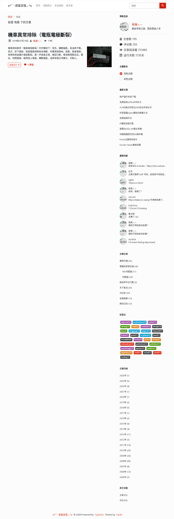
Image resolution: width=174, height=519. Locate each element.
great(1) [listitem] (134, 335)
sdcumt (132, 197)
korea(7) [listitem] (138, 340)
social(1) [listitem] (147, 353)
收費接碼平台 (126, 118)
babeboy (132, 205)
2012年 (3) (124, 439)
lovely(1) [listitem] (156, 340)
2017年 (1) (124, 413)
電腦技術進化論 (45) (129, 266)
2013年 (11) (125, 434)
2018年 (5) (124, 407)
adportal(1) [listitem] (126, 322)
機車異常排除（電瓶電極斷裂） (41, 35)
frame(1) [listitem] (124, 335)
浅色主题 (128, 73)
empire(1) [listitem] (146, 331)
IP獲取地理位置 (127, 123)
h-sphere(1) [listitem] (145, 335)
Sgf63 (131, 180)
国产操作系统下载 (128, 96)
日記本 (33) (125, 293)
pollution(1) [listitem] (155, 344)
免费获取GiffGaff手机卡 (130, 102)
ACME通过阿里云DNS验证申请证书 (136, 107)
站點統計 (47, 5)
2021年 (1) (124, 391)
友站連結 (59, 5)
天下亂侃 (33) (126, 287)
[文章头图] (99, 56)
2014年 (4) (124, 429)
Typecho (99, 514)
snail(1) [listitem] (137, 353)
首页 (38, 5)
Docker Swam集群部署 (130, 144)
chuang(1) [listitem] (125, 326)
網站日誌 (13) (126, 303)
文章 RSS (123, 495)
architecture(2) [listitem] (139, 322)
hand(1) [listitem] (156, 335)
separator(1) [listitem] (126, 353)
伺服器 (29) (127, 277)
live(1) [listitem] (147, 340)
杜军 (130, 171)
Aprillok (132, 239)
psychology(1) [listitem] (127, 348)
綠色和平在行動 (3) (128, 282)
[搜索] (162, 5)
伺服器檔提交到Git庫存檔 (131, 134)
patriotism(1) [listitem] (141, 344)
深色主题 (128, 78)
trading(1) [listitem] (125, 357)
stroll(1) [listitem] (157, 353)
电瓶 (18, 16)
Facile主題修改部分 (128, 139)
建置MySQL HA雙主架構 (131, 128)
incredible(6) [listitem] (126, 340)
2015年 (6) (124, 423)
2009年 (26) (125, 455)
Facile (119, 514)
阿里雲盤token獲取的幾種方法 (133, 112)
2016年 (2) (124, 418)
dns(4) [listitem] (124, 331)
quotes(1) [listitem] (140, 348)
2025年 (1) (124, 375)
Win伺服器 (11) (129, 271)
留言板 (69, 5)
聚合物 (131, 214)
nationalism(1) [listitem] (127, 344)
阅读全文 (14, 65)
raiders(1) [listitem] (151, 348)
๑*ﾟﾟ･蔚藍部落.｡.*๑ (20, 5)
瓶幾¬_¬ (37, 40)
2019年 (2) (124, 402)
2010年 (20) (125, 450)
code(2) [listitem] (135, 326)
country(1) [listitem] (145, 326)
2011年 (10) (125, 445)
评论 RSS (123, 500)
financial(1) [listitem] (157, 331)
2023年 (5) (124, 381)
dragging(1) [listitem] (134, 331)
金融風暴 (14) (126, 298)
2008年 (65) (125, 461)
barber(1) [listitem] (152, 322)
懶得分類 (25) (126, 261)
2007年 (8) (124, 466)
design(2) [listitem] (157, 326)
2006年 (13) (125, 471)
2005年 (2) (124, 477)
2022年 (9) (124, 386)
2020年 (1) (124, 397)
